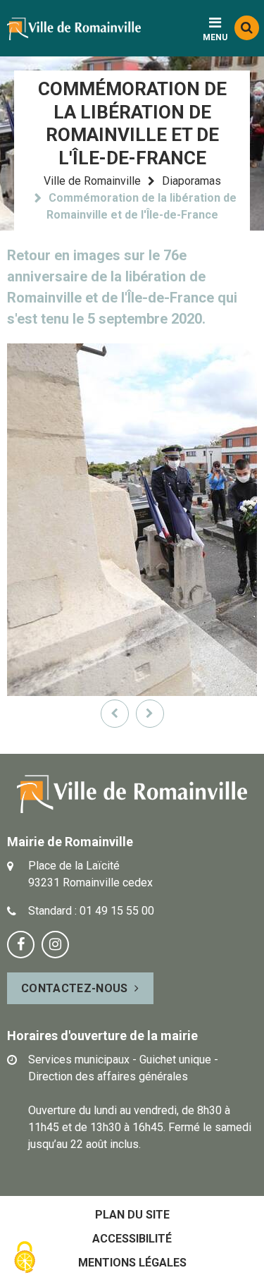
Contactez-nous (74, 988)
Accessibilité (132, 1238)
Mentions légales (132, 1262)
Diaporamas (191, 181)
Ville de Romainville (92, 181)
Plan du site (132, 1214)
